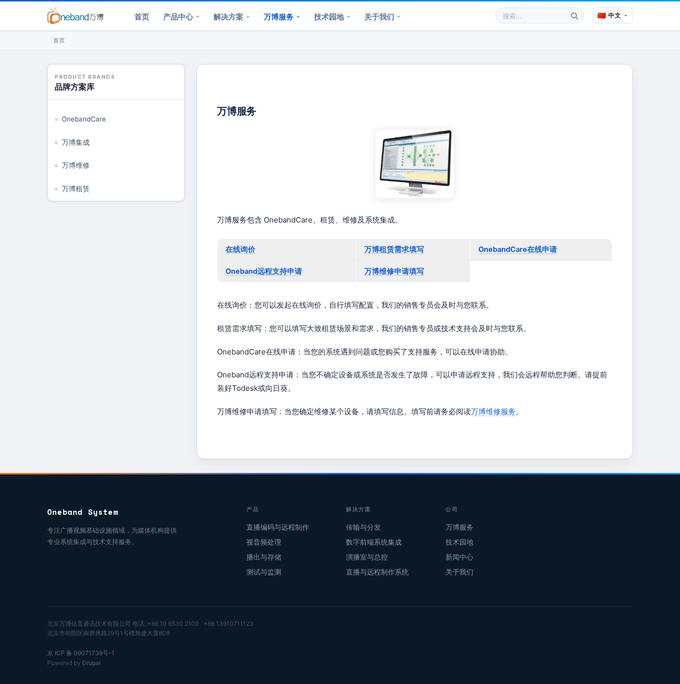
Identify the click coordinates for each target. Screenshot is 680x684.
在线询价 (240, 249)
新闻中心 (459, 557)
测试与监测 (263, 572)
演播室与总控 (367, 557)
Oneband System (82, 511)
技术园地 (329, 16)
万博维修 (76, 165)
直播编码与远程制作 (277, 527)
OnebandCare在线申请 (517, 249)
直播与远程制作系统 (377, 572)
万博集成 (76, 142)
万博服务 (279, 16)
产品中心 (178, 16)
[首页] (75, 15)
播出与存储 (263, 557)
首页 (141, 16)
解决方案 (228, 16)
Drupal (91, 663)
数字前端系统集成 (374, 542)
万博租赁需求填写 (394, 249)
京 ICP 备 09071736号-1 (80, 653)
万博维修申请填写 (394, 271)
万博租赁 (76, 189)
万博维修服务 (493, 411)
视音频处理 (263, 542)
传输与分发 (363, 527)
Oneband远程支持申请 (264, 271)
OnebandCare (84, 119)
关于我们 (379, 16)
